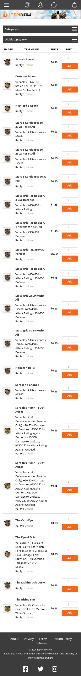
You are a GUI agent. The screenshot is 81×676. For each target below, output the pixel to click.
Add (69, 66)
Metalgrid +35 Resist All (30, 268)
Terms (43, 639)
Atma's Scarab (24, 59)
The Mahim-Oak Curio (30, 582)
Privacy (29, 639)
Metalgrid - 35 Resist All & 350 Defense (30, 198)
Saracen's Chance (27, 385)
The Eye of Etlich (26, 537)
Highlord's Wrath (26, 105)
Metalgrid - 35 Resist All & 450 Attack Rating (30, 225)
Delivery (41, 643)
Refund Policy (62, 639)
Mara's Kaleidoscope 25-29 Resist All (29, 152)
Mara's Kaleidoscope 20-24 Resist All (29, 125)
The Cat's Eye (24, 520)
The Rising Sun (25, 599)
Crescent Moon (25, 76)
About (14, 639)
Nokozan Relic (25, 368)
